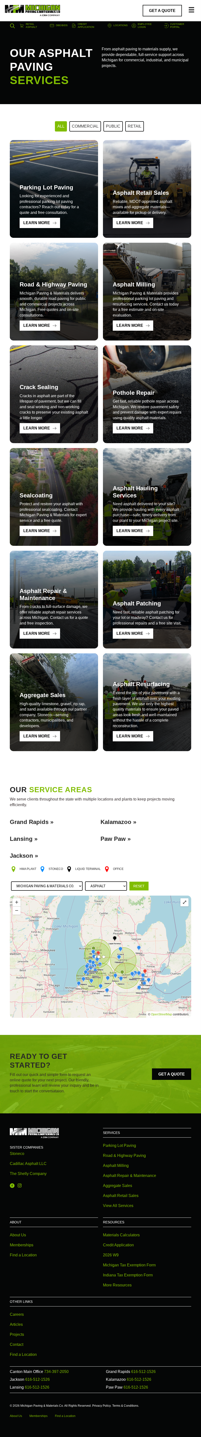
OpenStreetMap (161, 1014)
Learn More (36, 223)
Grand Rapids (29, 822)
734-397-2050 (56, 1372)
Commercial (85, 126)
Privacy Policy (101, 1405)
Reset (139, 886)
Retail (134, 126)
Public (113, 126)
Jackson (21, 855)
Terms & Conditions (125, 1405)
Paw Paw (113, 838)
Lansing (21, 838)
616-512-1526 (143, 1372)
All (60, 126)
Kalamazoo (115, 822)
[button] (11, 26)
